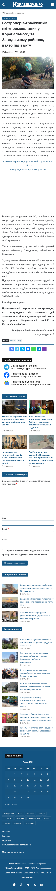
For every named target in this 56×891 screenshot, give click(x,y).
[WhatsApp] (33, 349)
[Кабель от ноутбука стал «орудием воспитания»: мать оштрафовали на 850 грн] (14, 407)
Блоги (20, 814)
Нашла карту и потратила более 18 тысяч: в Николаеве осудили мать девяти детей (13, 457)
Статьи (7, 823)
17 (28, 786)
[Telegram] (39, 349)
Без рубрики (9, 814)
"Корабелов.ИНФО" (14, 868)
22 (15, 792)
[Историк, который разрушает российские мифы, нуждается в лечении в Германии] (10, 616)
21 (8, 792)
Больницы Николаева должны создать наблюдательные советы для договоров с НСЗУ (35, 686)
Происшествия (18, 13)
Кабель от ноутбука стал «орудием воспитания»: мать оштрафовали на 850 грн (36, 731)
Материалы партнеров (13, 852)
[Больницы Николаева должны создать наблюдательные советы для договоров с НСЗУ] (10, 687)
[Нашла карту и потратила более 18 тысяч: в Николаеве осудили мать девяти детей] (14, 442)
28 (8, 797)
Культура (41, 814)
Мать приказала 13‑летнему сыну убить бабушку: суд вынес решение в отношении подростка (41, 422)
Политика (20, 818)
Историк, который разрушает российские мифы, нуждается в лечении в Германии (35, 615)
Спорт (46, 818)
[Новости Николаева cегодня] (28, 4)
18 (35, 786)
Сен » (14, 805)
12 (41, 780)
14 (8, 786)
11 (34, 780)
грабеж (12, 341)
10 (28, 780)
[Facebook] (11, 349)
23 (21, 792)
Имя (4, 518)
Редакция (6, 840)
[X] (17, 349)
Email (5, 529)
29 (15, 797)
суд (19, 341)
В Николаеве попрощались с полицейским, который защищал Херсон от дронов (35, 673)
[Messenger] (28, 349)
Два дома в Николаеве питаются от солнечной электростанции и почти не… (36, 602)
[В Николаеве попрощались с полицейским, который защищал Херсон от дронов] (10, 673)
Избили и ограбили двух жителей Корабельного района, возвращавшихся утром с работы (28, 165)
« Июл (7, 805)
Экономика (29, 823)
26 (41, 792)
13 (48, 780)
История (30, 814)
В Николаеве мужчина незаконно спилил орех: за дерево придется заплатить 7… (36, 642)
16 (21, 786)
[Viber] (44, 349)
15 (15, 786)
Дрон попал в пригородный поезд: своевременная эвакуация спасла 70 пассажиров (36, 588)
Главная (7, 13)
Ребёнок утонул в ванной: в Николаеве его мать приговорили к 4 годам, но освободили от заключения (41, 457)
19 (41, 786)
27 (48, 792)
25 (35, 792)
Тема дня (17, 823)
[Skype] (22, 349)
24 (28, 792)
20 (48, 786)
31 (28, 797)
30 (21, 797)
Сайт (4, 540)
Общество (8, 818)
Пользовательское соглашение (16, 845)
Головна (6, 836)
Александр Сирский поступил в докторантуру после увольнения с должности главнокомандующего (36, 717)
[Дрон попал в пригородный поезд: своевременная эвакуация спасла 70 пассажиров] (10, 589)
